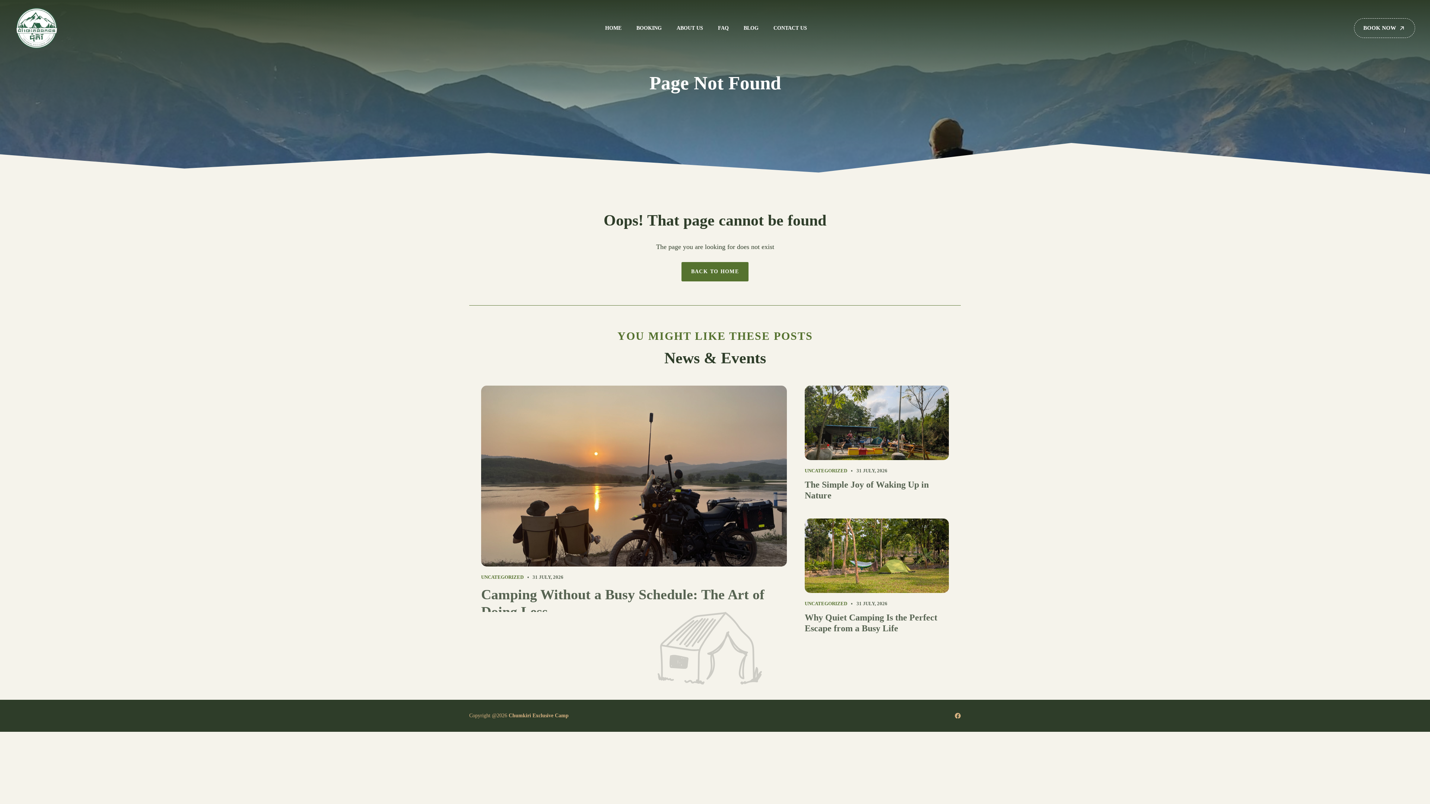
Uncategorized (502, 577)
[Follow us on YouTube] (958, 716)
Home (613, 28)
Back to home (715, 271)
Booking (649, 28)
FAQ (723, 28)
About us (690, 28)
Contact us (790, 28)
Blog (751, 28)
